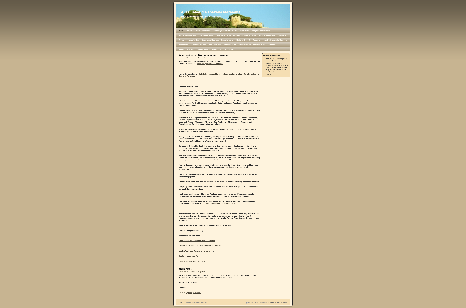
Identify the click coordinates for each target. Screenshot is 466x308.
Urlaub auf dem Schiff (187, 49)
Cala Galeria (244, 31)
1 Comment (197, 293)
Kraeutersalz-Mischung (210, 40)
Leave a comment (199, 261)
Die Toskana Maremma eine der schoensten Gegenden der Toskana (224, 35)
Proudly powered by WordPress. (258, 303)
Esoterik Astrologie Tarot (189, 256)
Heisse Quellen (193, 40)
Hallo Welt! (185, 268)
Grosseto (182, 40)
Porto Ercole (183, 44)
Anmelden (268, 74)
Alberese (188, 31)
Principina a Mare (214, 44)
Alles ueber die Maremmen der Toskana (203, 55)
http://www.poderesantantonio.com (210, 63)
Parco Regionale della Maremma (274, 40)
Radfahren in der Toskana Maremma (237, 44)
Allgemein (189, 261)
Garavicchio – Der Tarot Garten (263, 35)
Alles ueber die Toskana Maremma (210, 11)
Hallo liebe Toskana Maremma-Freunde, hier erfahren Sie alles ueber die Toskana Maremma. (219, 75)
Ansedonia (206, 31)
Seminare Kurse (259, 44)
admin (203, 58)
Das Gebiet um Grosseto (188, 35)
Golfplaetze (282, 35)
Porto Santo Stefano (198, 44)
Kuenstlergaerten (227, 40)
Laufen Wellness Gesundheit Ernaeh (194, 251)
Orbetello (256, 40)
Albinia (197, 31)
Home (181, 31)
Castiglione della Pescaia (260, 31)
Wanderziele (216, 49)
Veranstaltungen (203, 49)
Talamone (271, 44)
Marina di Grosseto (243, 40)
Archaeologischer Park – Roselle (225, 31)
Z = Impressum (229, 49)
